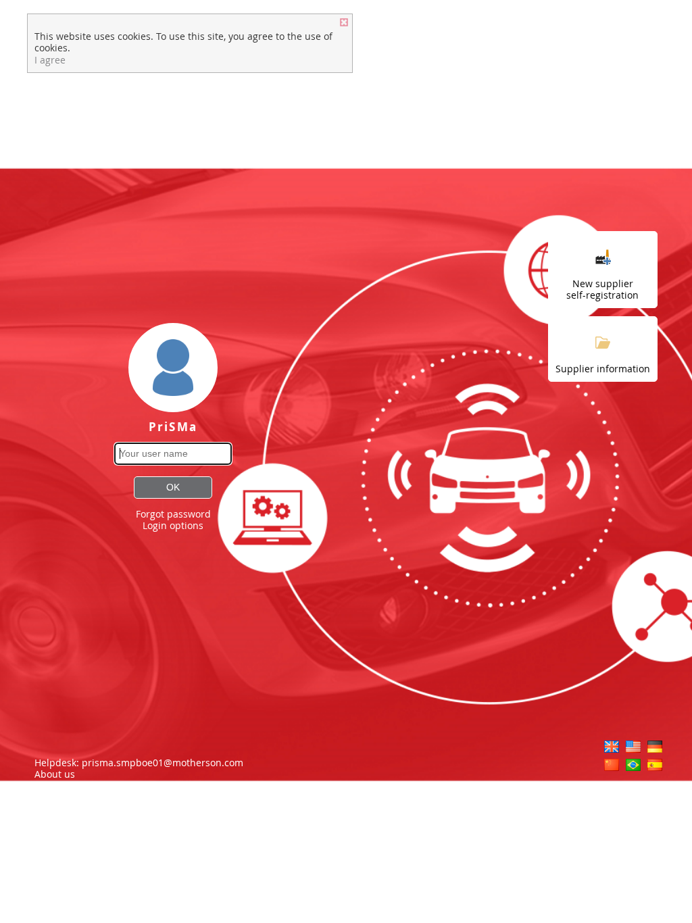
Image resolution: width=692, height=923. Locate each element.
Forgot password (173, 513)
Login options (173, 525)
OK (173, 487)
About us (56, 774)
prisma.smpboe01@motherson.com (162, 762)
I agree (50, 59)
